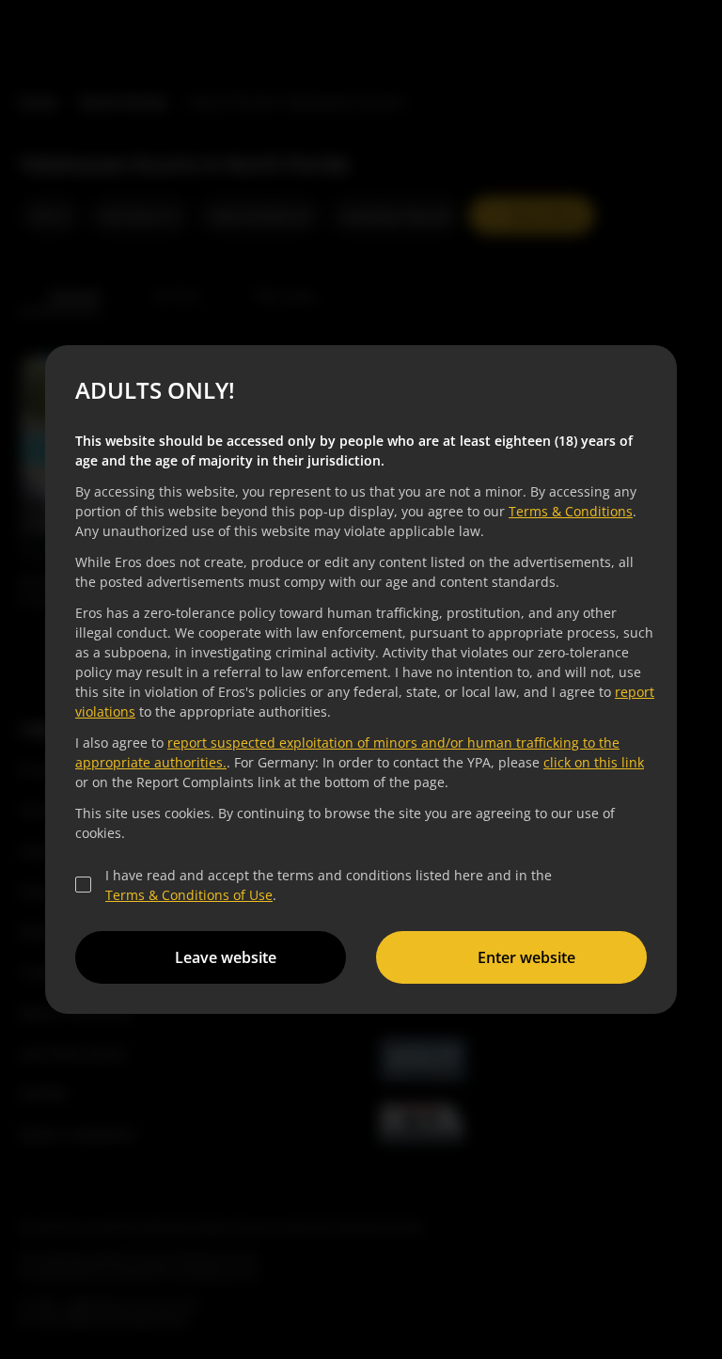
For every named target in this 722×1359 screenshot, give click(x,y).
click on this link (593, 762)
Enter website (526, 957)
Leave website (225, 957)
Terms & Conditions (571, 511)
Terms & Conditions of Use (189, 895)
